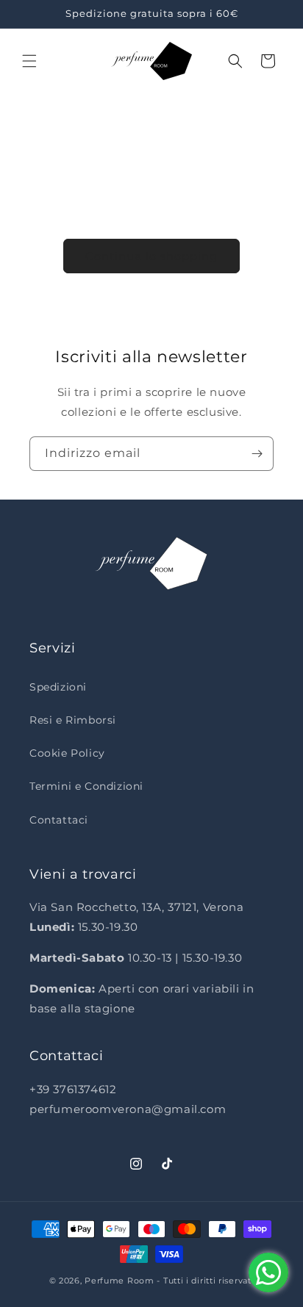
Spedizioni (58, 687)
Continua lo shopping (151, 256)
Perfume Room (119, 1280)
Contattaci (58, 820)
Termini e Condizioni (86, 786)
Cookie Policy (67, 753)
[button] (29, 61)
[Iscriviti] (256, 453)
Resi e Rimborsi (72, 720)
